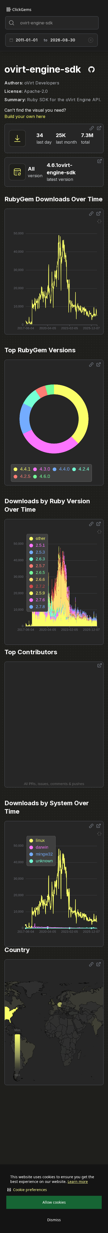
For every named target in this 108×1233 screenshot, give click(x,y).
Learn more (78, 1181)
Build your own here (24, 116)
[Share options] (91, 128)
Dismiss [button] (54, 1219)
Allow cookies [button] (54, 1202)
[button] (54, 1190)
